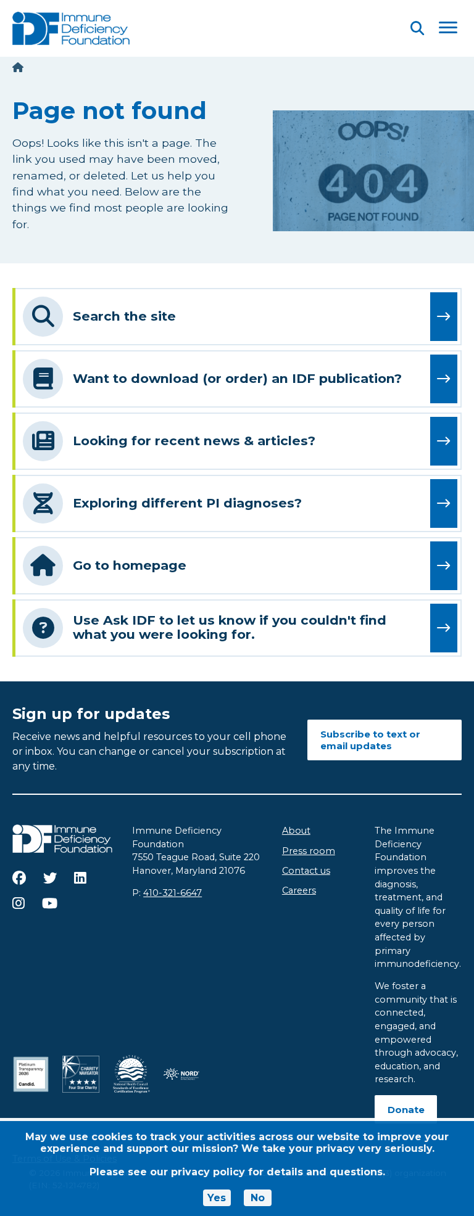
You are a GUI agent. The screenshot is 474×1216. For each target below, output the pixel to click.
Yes (216, 1198)
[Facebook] (19, 878)
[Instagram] (18, 903)
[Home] (17, 67)
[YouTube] (49, 903)
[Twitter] (50, 878)
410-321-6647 (172, 892)
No (258, 1198)
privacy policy (208, 1172)
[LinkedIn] (80, 878)
